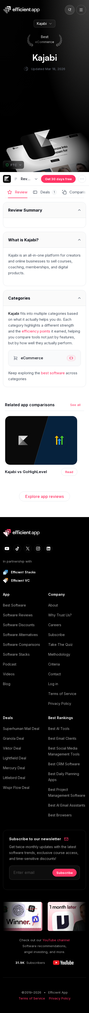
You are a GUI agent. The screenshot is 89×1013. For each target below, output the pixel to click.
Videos (9, 674)
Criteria (54, 664)
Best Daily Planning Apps (63, 777)
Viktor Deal (12, 748)
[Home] (22, 10)
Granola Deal (13, 738)
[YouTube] (7, 548)
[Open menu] (81, 10)
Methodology (59, 654)
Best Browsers (60, 815)
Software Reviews (18, 615)
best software (53, 373)
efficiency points (36, 331)
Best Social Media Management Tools (64, 751)
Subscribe (56, 635)
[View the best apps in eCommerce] (44, 358)
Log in (53, 684)
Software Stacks (16, 654)
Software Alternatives (20, 635)
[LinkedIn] (48, 548)
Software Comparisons (21, 644)
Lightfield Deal (14, 758)
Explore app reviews (44, 496)
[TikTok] (17, 548)
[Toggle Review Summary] (44, 210)
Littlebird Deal (14, 778)
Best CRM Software (64, 764)
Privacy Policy (59, 703)
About (53, 605)
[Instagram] (38, 548)
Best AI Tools (58, 728)
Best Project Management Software (66, 792)
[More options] (82, 179)
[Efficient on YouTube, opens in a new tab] (63, 962)
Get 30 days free (58, 179)
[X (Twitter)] (28, 548)
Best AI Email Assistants (66, 805)
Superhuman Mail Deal (21, 728)
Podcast (9, 664)
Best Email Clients (62, 738)
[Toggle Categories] (44, 298)
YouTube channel (56, 940)
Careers (54, 625)
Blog (6, 684)
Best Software (14, 605)
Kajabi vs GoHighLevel (26, 471)
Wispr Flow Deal (16, 787)
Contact (54, 674)
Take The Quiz (60, 644)
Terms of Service (62, 694)
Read (69, 472)
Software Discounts (19, 625)
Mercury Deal (14, 768)
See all (75, 405)
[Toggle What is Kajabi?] (44, 239)
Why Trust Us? (60, 615)
